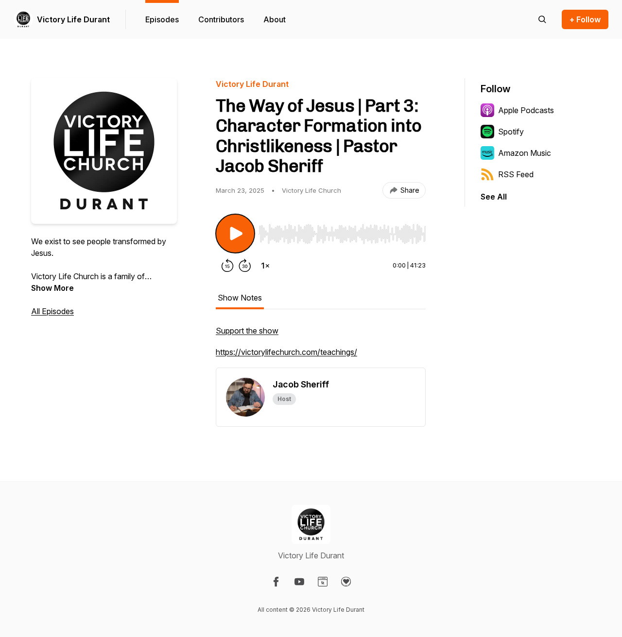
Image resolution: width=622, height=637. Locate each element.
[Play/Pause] (235, 233)
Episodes (162, 19)
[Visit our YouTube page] (299, 582)
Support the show (247, 330)
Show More (52, 288)
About (274, 19)
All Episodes (52, 311)
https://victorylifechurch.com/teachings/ (286, 352)
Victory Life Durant (73, 19)
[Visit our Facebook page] (276, 582)
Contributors (221, 19)
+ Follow (585, 19)
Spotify (511, 131)
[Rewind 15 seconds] (227, 265)
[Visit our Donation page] (346, 582)
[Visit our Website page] (323, 582)
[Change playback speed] (265, 265)
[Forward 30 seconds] (245, 265)
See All (494, 196)
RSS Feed (516, 174)
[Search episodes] (542, 19)
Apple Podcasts (526, 110)
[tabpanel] (321, 346)
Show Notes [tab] (240, 297)
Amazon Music (524, 153)
